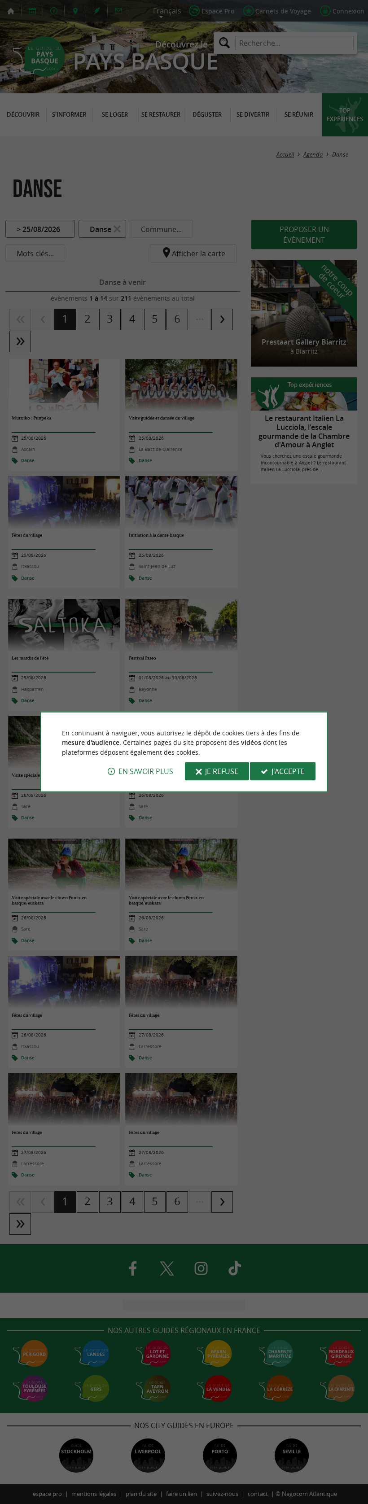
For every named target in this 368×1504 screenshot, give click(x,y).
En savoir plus (145, 771)
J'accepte (288, 771)
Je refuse (221, 771)
